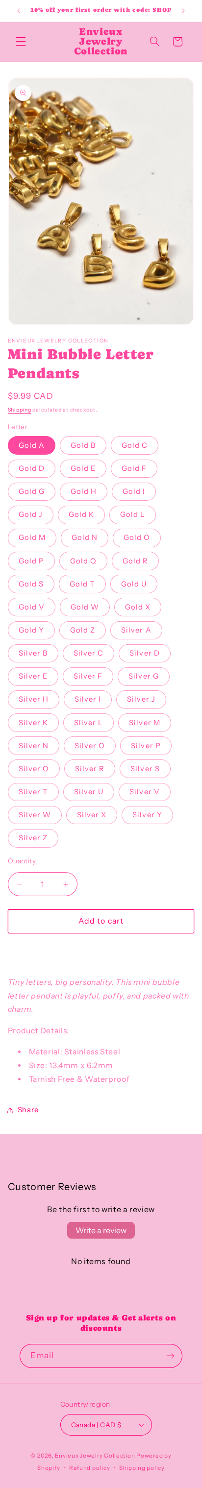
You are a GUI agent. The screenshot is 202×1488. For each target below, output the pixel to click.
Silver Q (34, 768)
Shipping (19, 410)
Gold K (81, 514)
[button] (20, 41)
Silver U (88, 791)
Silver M (144, 722)
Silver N (34, 745)
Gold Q (83, 561)
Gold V (32, 607)
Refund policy (89, 1467)
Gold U (134, 584)
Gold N (85, 537)
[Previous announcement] (18, 11)
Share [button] (28, 1109)
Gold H (84, 491)
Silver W (35, 814)
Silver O (90, 745)
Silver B (33, 653)
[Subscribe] (170, 1356)
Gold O (137, 537)
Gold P (31, 561)
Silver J (141, 699)
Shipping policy (142, 1467)
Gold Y (31, 630)
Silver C (88, 653)
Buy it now (101, 950)
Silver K (33, 722)
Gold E (83, 468)
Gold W (85, 607)
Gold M (32, 537)
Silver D (144, 653)
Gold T (82, 584)
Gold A (32, 445)
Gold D (32, 468)
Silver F (88, 676)
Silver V (144, 791)
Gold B (83, 445)
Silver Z (33, 837)
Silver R (89, 768)
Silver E (33, 676)
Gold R (135, 561)
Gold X (138, 607)
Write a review (101, 1230)
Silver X (91, 814)
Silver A (136, 630)
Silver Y (147, 814)
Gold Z (82, 630)
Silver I (88, 699)
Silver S (144, 768)
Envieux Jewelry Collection (95, 1455)
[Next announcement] (183, 11)
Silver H (34, 699)
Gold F (134, 468)
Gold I (134, 491)
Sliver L (88, 722)
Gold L (132, 514)
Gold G (32, 491)
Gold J (31, 514)
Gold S (31, 584)
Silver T (33, 791)
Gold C (135, 445)
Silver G (143, 676)
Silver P (145, 745)
